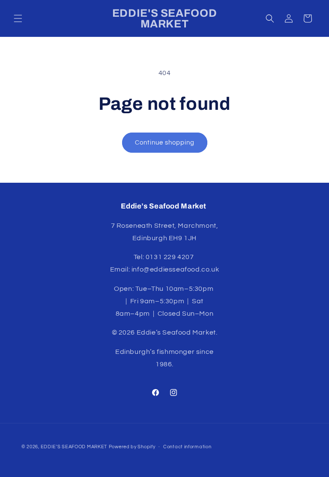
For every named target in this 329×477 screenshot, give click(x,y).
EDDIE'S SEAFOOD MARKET (74, 446)
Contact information (187, 446)
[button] (18, 18)
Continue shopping (164, 142)
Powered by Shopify (132, 446)
